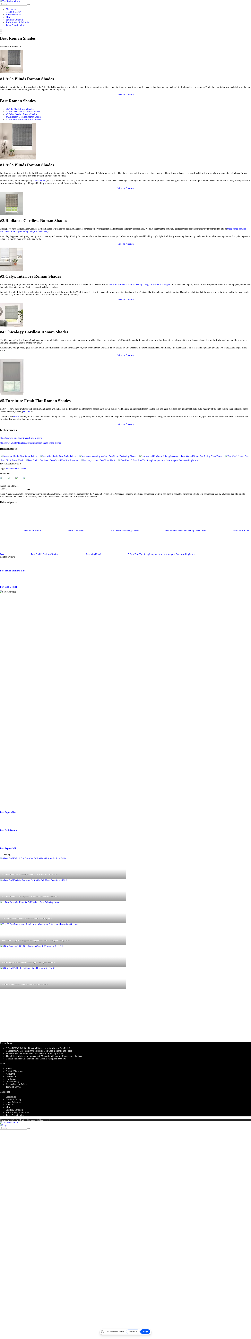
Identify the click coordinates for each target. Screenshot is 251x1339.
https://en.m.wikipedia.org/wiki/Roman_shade (21, 438)
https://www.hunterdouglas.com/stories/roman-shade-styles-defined (30, 443)
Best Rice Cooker (8, 1272)
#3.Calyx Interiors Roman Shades (21, 114)
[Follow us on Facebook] (3, 480)
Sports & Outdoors (14, 19)
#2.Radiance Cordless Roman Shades (23, 111)
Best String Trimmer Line (12, 1255)
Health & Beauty (13, 12)
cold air (26, 411)
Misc (8, 17)
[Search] (28, 4)
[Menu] (1, 30)
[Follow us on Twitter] (11, 480)
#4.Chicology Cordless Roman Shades (23, 117)
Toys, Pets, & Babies (15, 25)
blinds (8, 468)
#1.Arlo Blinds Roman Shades (20, 109)
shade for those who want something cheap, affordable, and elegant (139, 284)
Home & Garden (13, 14)
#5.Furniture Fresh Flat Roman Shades (23, 119)
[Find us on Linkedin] (18, 480)
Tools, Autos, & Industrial (17, 22)
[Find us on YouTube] (26, 480)
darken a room (39, 180)
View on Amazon (126, 94)
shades (16, 416)
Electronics (11, 9)
